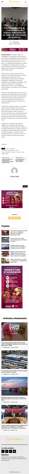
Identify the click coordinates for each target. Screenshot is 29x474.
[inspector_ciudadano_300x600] (12, 308)
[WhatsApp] (19, 218)
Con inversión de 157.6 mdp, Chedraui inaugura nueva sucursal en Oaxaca (18, 240)
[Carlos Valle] (14, 170)
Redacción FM (6, 430)
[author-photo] (2, 347)
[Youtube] (14, 451)
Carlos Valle (16, 42)
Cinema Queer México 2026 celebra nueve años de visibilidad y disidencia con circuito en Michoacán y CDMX (18, 233)
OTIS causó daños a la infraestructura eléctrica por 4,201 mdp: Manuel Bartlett (7, 161)
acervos (7, 148)
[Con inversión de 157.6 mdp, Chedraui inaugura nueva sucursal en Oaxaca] (5, 240)
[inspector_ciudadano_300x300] (12, 207)
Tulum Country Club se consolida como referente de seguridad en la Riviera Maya (18, 261)
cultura (18, 152)
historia (22, 152)
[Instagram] (6, 451)
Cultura (15, 25)
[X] (12, 218)
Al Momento (6, 25)
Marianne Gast (5, 153)
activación (12, 148)
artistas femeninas (6, 152)
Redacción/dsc (7, 347)
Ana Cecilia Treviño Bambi (8, 150)
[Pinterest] (16, 218)
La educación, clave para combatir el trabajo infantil (20, 160)
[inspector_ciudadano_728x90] (14, 50)
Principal (23, 25)
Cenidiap (13, 152)
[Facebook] (9, 218)
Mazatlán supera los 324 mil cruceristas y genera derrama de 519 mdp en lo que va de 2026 (18, 247)
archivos (17, 150)
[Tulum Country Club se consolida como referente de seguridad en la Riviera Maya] (5, 260)
